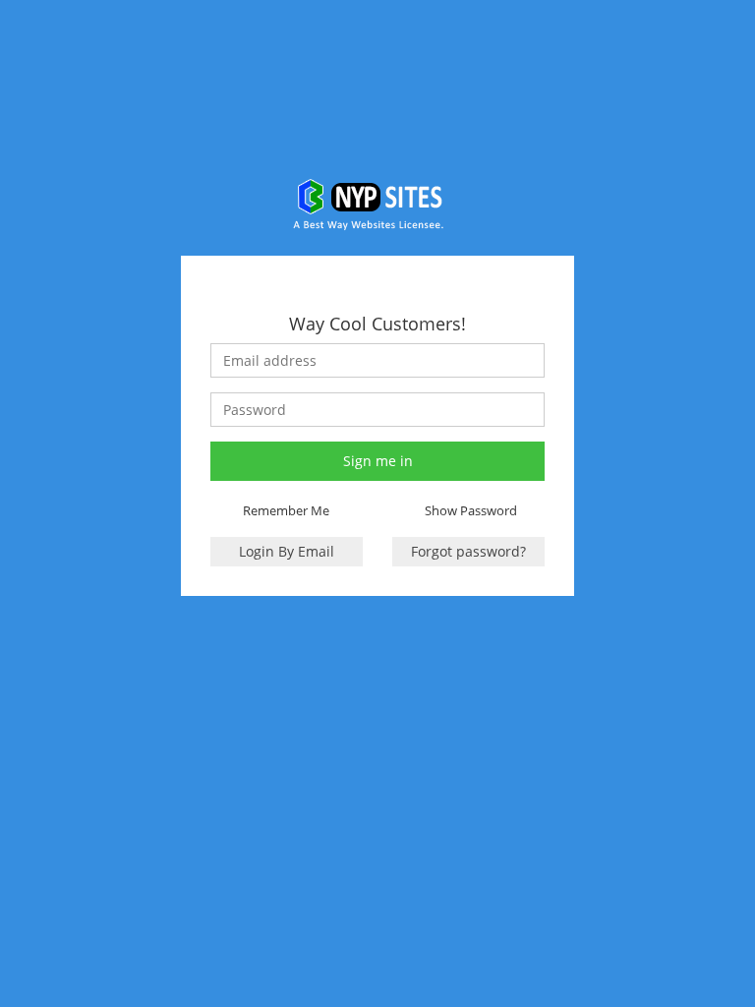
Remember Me (286, 510)
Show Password (471, 510)
